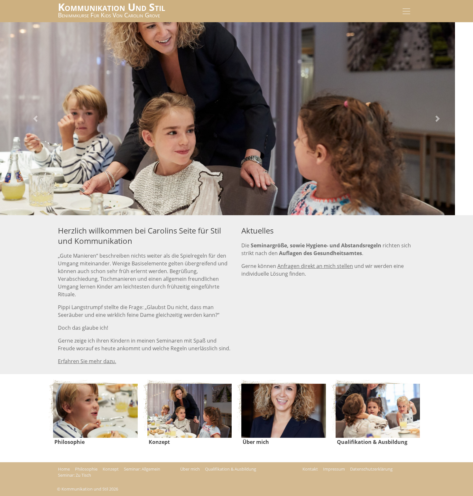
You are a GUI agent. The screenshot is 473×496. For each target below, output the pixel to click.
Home (64, 469)
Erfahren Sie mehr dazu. (87, 361)
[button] (35, 118)
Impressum (334, 469)
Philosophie (86, 469)
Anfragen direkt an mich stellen (315, 266)
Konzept (111, 469)
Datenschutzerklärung (371, 469)
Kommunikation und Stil (111, 7)
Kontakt (310, 469)
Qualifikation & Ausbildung (230, 469)
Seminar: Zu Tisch (74, 475)
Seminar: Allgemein (142, 469)
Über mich (190, 469)
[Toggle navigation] (406, 11)
